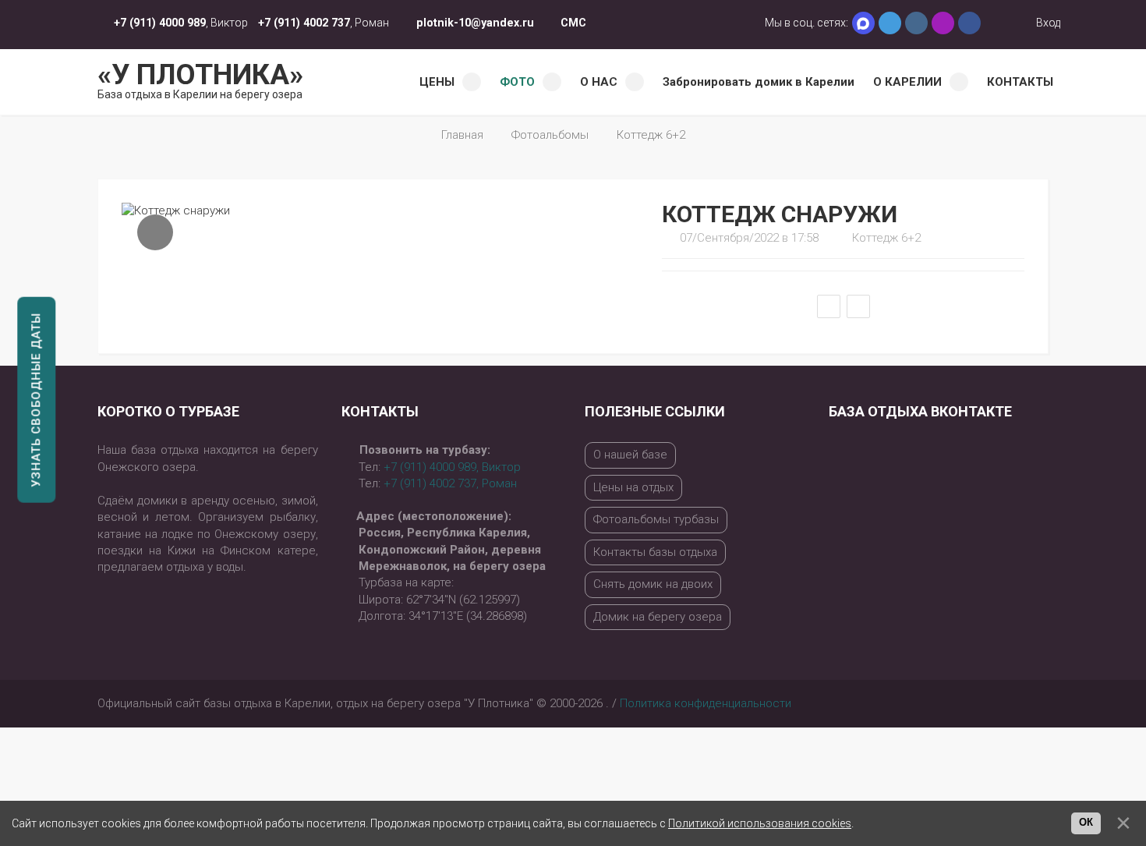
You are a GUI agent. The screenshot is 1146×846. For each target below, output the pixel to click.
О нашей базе (630, 455)
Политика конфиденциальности (705, 703)
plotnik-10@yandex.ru (475, 22)
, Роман (450, 483)
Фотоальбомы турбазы (656, 519)
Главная (462, 135)
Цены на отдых (633, 487)
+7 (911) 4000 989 (160, 22)
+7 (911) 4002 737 (304, 22)
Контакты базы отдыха (655, 552)
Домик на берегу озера (657, 617)
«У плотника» (200, 79)
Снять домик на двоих (653, 584)
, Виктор (452, 467)
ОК (1086, 822)
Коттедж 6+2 (651, 135)
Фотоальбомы (550, 135)
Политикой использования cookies (759, 823)
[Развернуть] (155, 232)
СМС (573, 22)
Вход (1047, 22)
